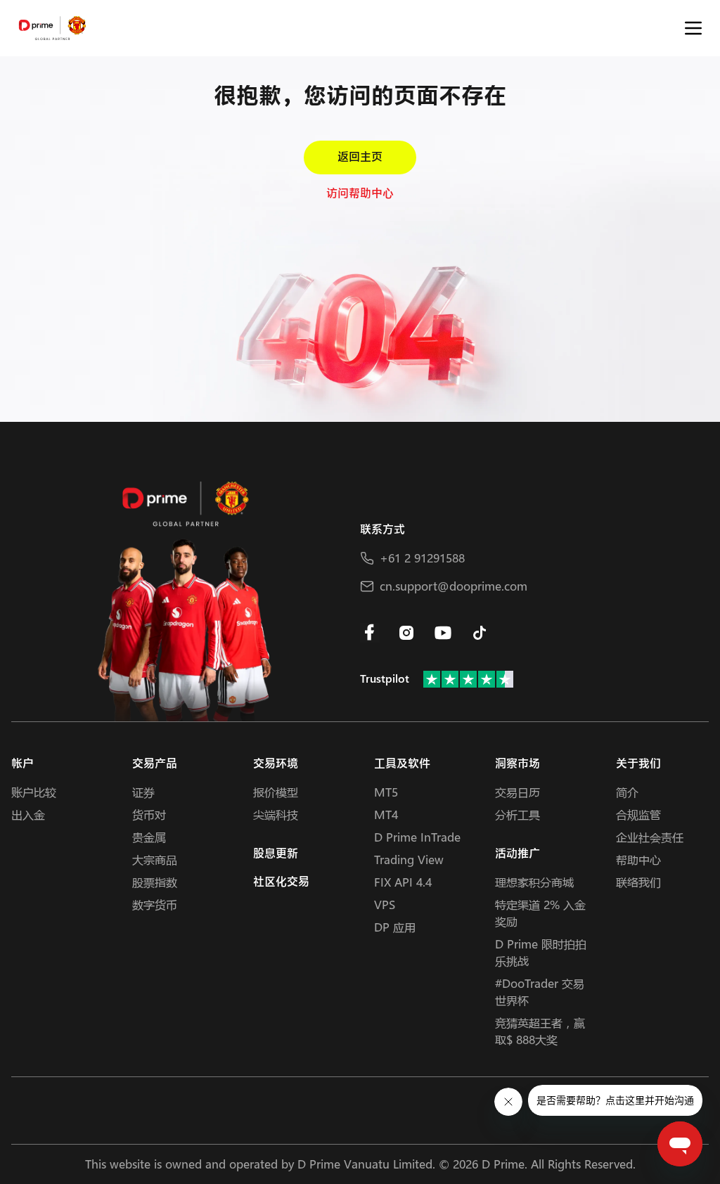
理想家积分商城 (534, 882)
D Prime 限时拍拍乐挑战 (540, 952)
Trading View (409, 859)
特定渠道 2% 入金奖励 (540, 913)
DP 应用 (395, 927)
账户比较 (33, 792)
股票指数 (154, 882)
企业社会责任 (649, 837)
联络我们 (638, 882)
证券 (143, 792)
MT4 (386, 814)
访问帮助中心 (360, 194)
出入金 (28, 814)
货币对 (149, 814)
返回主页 (360, 157)
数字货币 (154, 904)
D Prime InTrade (417, 837)
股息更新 (275, 854)
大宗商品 (154, 859)
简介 (627, 792)
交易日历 (517, 792)
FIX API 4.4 (403, 882)
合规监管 (638, 814)
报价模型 (275, 792)
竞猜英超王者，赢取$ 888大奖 (540, 1031)
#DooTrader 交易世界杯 (539, 992)
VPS (384, 904)
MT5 (386, 792)
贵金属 (149, 837)
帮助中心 (638, 859)
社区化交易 (281, 882)
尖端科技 (275, 814)
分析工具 (517, 814)
